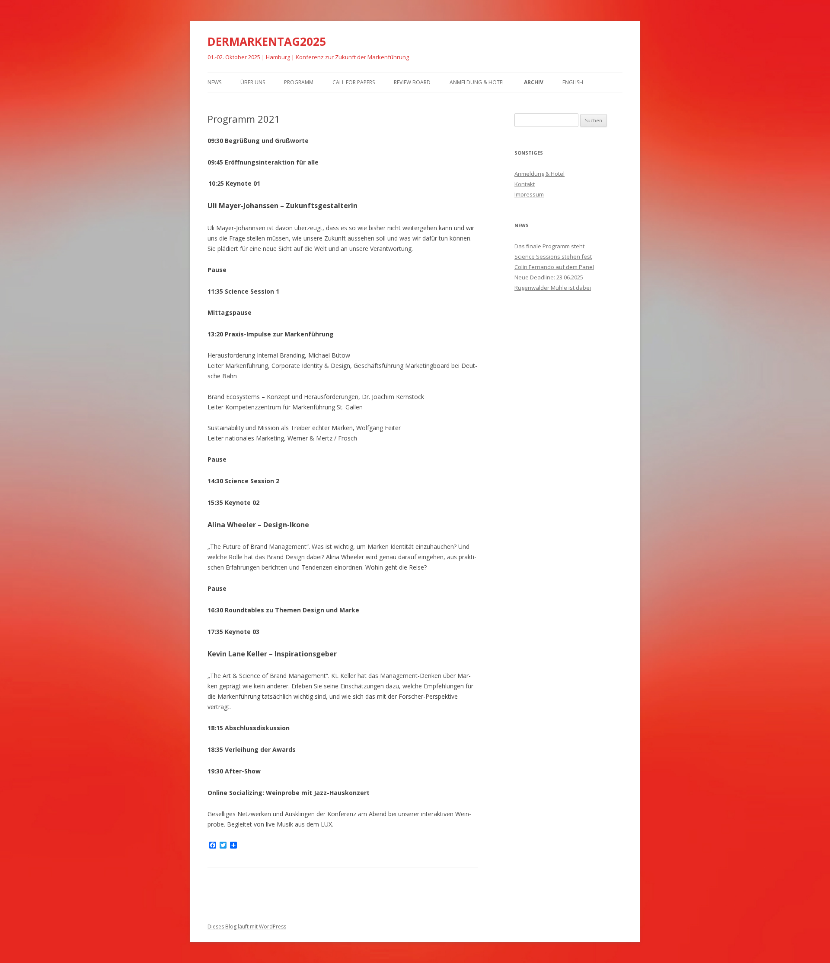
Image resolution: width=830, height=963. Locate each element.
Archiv (533, 82)
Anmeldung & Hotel (477, 82)
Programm (298, 82)
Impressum (529, 194)
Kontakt (524, 184)
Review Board (412, 82)
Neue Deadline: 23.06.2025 (548, 277)
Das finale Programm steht (549, 246)
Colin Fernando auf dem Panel (554, 267)
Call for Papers (353, 82)
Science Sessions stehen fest (553, 256)
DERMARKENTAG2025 (267, 41)
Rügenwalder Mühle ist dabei (552, 287)
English (572, 82)
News (214, 82)
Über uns (252, 82)
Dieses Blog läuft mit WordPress (247, 926)
